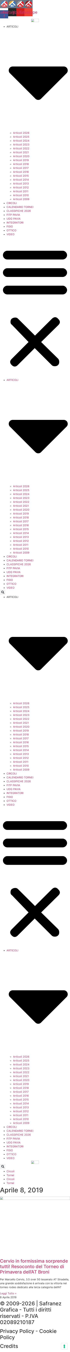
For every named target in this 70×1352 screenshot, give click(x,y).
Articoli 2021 (21, 152)
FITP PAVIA (13, 214)
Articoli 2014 (21, 179)
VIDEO (10, 234)
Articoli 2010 (21, 195)
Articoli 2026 (21, 132)
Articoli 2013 (21, 183)
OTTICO (11, 230)
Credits (9, 1346)
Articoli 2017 (21, 168)
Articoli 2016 (21, 171)
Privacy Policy (17, 1331)
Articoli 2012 (21, 187)
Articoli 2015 (21, 175)
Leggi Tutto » (8, 1293)
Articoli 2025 (21, 136)
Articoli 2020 (21, 156)
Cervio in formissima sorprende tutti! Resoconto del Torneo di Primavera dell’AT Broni (34, 1266)
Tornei (10, 1175)
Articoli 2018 (21, 164)
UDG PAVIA (14, 218)
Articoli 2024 (21, 140)
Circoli (10, 1171)
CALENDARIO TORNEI (20, 207)
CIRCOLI (12, 203)
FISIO (10, 226)
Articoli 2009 (21, 199)
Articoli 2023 (21, 144)
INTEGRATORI (15, 222)
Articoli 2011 (20, 191)
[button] (35, 307)
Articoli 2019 (21, 160)
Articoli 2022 (21, 148)
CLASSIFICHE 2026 (19, 210)
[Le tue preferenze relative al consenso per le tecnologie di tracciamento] (64, 1346)
